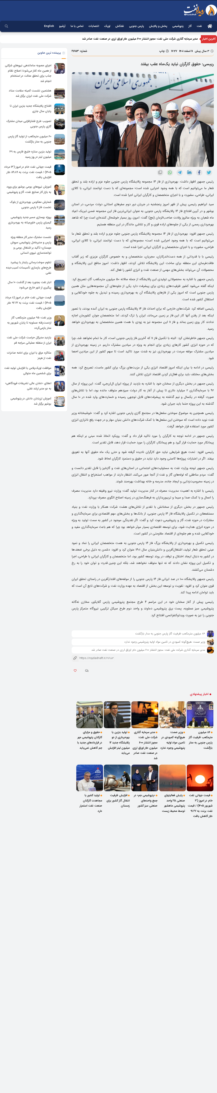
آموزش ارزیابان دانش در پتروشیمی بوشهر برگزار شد (30, 401)
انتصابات (94, 26)
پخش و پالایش (158, 26)
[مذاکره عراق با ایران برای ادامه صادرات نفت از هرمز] (59, 355)
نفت (199, 26)
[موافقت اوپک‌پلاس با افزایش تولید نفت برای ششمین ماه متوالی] (59, 371)
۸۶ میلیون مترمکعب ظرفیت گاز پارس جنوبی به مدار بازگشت (170, 633)
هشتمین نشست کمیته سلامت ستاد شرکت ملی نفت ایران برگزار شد (30, 93)
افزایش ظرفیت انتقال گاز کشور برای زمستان (118, 800)
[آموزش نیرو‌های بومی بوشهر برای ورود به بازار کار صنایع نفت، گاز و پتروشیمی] (59, 189)
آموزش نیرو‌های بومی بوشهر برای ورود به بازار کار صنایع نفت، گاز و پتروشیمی (29, 189)
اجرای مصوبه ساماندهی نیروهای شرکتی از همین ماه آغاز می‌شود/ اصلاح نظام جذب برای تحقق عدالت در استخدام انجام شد (28, 73)
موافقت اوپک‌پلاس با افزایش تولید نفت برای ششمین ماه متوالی (27, 371)
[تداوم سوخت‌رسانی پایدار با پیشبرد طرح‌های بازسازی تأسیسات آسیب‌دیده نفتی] (59, 265)
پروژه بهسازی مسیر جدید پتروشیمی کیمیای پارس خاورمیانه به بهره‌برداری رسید (29, 222)
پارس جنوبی (136, 26)
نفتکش (119, 26)
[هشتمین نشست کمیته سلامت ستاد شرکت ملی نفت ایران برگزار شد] (59, 93)
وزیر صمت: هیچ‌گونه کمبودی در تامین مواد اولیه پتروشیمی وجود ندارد (164, 642)
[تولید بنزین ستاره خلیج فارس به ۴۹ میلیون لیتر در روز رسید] (59, 154)
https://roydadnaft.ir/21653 (93, 658)
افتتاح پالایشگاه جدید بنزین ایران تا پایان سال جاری (30, 108)
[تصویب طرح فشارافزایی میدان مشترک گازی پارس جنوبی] (59, 124)
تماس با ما (77, 26)
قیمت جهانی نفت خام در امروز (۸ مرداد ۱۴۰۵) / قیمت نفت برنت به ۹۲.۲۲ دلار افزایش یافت (28, 303)
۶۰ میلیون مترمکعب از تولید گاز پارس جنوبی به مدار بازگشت (29, 139)
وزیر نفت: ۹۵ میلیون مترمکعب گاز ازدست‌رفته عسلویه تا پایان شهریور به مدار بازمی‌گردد (29, 322)
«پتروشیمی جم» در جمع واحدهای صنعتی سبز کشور (145, 800)
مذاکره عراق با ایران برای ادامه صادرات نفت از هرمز (29, 355)
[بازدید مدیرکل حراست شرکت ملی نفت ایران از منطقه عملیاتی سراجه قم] (59, 340)
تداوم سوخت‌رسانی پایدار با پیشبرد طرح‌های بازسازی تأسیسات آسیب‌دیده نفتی (28, 267)
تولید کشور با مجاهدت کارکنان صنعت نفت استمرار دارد (91, 803)
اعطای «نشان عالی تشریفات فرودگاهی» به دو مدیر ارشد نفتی (28, 386)
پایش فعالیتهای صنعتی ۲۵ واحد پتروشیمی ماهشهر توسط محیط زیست (173, 803)
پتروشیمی (178, 26)
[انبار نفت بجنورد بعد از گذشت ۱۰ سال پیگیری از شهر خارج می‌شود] (59, 285)
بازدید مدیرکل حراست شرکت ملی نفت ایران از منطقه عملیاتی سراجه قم (29, 340)
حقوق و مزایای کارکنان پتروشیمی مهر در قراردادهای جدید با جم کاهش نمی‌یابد (89, 740)
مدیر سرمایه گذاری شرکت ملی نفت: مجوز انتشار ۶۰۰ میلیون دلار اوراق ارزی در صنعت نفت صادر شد (148, 650)
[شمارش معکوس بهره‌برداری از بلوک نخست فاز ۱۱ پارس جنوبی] (59, 205)
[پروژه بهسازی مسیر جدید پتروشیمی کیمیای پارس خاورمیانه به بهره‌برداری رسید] (59, 220)
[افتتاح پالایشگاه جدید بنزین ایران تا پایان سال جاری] (59, 109)
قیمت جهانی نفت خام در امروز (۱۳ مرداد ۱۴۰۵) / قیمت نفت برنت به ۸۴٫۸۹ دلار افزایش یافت (27, 172)
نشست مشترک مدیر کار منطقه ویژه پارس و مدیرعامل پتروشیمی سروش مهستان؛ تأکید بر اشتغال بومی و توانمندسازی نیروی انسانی (30, 245)
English (49, 26)
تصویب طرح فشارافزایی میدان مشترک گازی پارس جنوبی (28, 124)
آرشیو (62, 26)
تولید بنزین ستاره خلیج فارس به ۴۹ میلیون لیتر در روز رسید (30, 154)
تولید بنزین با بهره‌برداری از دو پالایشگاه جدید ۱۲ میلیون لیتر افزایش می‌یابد (154, 39)
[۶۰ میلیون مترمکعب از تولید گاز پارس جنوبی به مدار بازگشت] (59, 139)
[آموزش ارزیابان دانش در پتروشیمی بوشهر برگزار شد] (59, 401)
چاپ (162, 51)
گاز (190, 26)
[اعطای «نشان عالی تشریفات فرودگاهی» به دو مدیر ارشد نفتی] (59, 386)
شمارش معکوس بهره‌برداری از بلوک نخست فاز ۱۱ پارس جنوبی (30, 205)
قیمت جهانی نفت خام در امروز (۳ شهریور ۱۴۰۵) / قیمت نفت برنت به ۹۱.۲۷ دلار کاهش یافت (200, 806)
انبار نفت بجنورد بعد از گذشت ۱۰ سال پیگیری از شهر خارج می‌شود (29, 285)
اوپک (107, 26)
